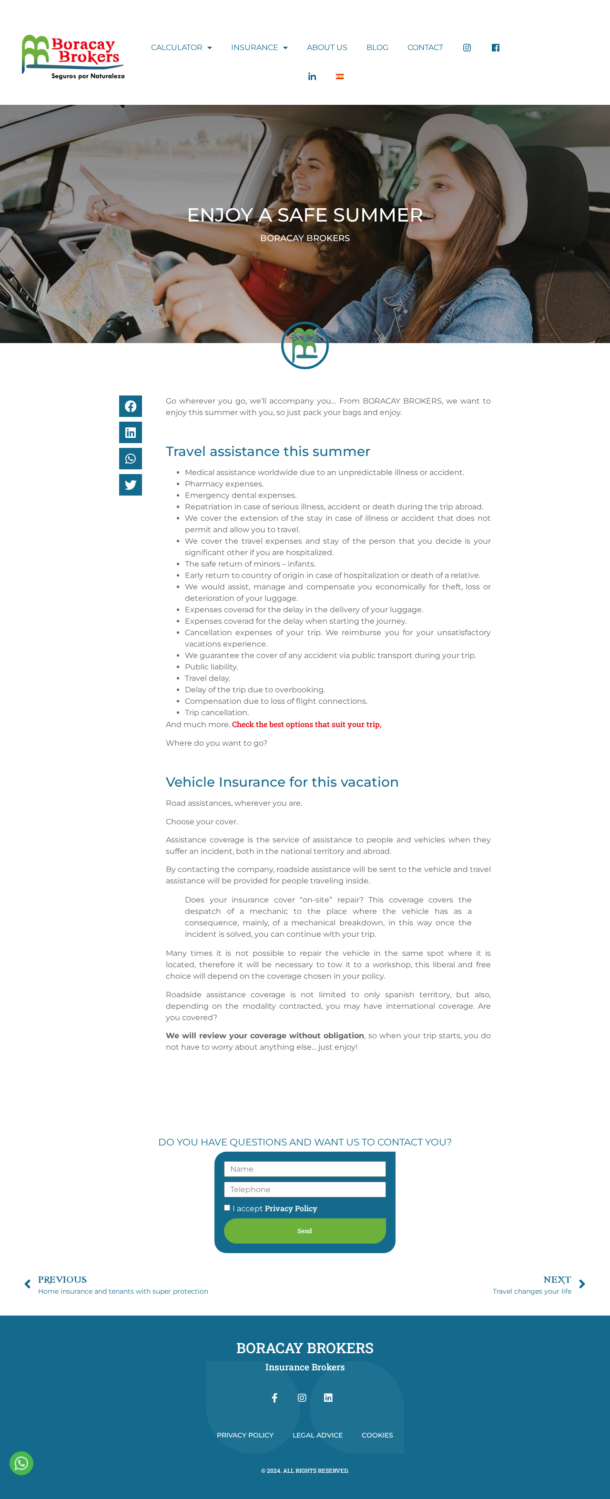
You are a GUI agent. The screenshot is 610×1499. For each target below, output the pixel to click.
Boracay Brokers (305, 1347)
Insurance (254, 47)
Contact (425, 47)
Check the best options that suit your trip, (307, 724)
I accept (275, 1208)
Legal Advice (318, 1435)
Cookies (377, 1435)
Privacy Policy (291, 1208)
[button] (130, 406)
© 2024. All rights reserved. (305, 1470)
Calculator (177, 47)
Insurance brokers (305, 1367)
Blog (377, 47)
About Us (327, 47)
